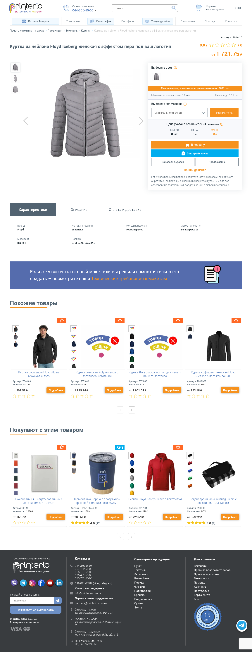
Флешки (139, 586)
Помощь (210, 21)
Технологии (73, 21)
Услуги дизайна (160, 21)
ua (234, 8)
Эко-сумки (141, 574)
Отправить (58, 600)
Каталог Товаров (38, 21)
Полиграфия (103, 21)
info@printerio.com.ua (88, 593)
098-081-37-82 (83, 583)
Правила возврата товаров (212, 570)
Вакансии (200, 566)
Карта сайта (202, 595)
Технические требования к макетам (129, 278)
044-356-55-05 (83, 10)
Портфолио (128, 21)
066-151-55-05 (83, 572)
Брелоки (139, 595)
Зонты (138, 607)
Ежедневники (143, 599)
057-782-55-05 (83, 569)
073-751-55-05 (83, 578)
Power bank (141, 578)
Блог (197, 599)
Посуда (139, 582)
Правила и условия (207, 574)
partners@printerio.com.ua (91, 603)
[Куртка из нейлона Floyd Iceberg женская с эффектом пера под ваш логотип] (15, 67)
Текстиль (140, 570)
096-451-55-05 (83, 575)
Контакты (231, 21)
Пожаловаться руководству (35, 610)
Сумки (138, 603)
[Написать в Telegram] (241, 626)
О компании (188, 21)
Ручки (138, 566)
